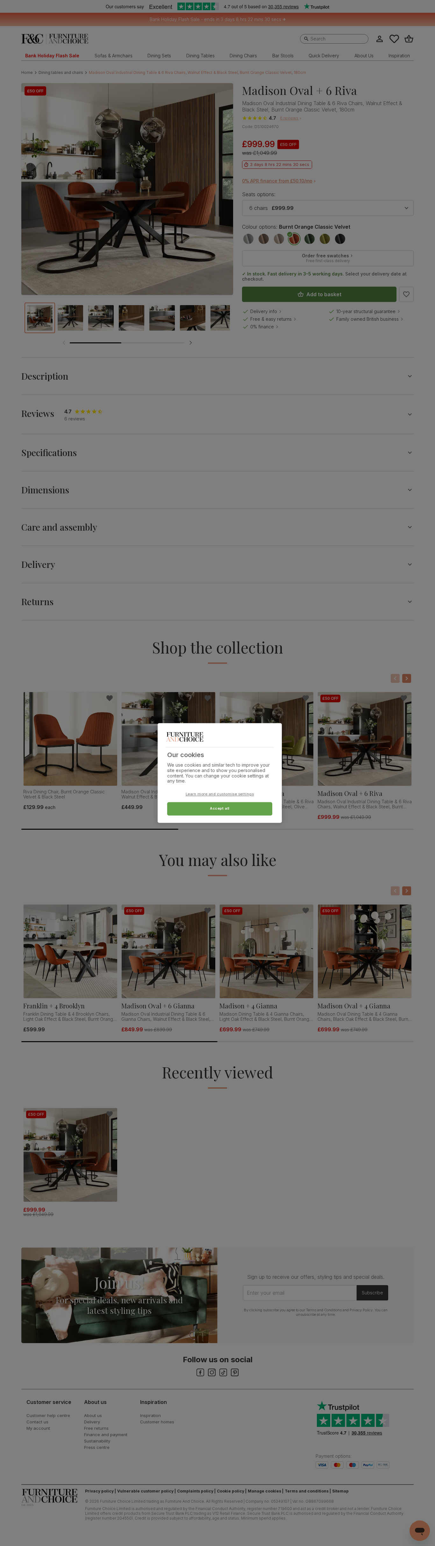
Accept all (220, 808)
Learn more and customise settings (220, 794)
